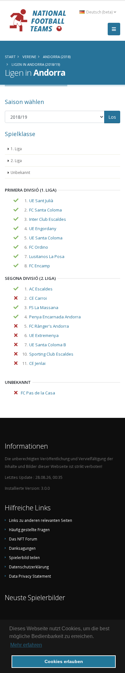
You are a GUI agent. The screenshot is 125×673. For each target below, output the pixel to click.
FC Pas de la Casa (38, 393)
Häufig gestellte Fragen (29, 529)
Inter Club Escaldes (47, 219)
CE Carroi (38, 298)
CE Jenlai (37, 363)
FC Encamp (39, 266)
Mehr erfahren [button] (26, 645)
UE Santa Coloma (46, 238)
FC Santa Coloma (45, 210)
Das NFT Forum (23, 538)
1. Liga (16, 148)
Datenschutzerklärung (29, 566)
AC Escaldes (41, 289)
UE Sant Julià (41, 200)
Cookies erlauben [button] (64, 661)
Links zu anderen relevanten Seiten (40, 520)
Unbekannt (20, 172)
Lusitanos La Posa (46, 256)
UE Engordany (42, 228)
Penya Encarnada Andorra (55, 317)
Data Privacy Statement (30, 576)
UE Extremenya (44, 335)
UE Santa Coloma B (47, 345)
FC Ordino (38, 247)
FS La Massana (43, 307)
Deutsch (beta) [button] (99, 11)
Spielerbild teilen (24, 557)
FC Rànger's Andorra (49, 326)
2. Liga (16, 160)
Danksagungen (22, 548)
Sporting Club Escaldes (51, 354)
